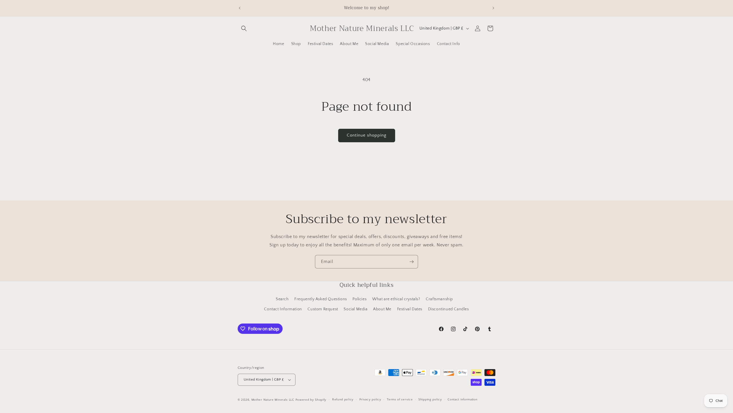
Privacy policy (370, 399)
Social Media (355, 309)
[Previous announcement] (239, 8)
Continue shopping (367, 135)
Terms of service (400, 399)
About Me (382, 309)
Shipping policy (430, 399)
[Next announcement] (493, 8)
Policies (359, 299)
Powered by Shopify (311, 400)
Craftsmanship (439, 299)
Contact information (462, 399)
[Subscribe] (411, 261)
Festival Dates (409, 309)
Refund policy (343, 399)
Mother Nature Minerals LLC (272, 400)
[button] (244, 28)
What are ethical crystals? (396, 299)
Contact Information (283, 309)
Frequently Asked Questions (320, 299)
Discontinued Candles (448, 309)
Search (282, 299)
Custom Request (323, 309)
